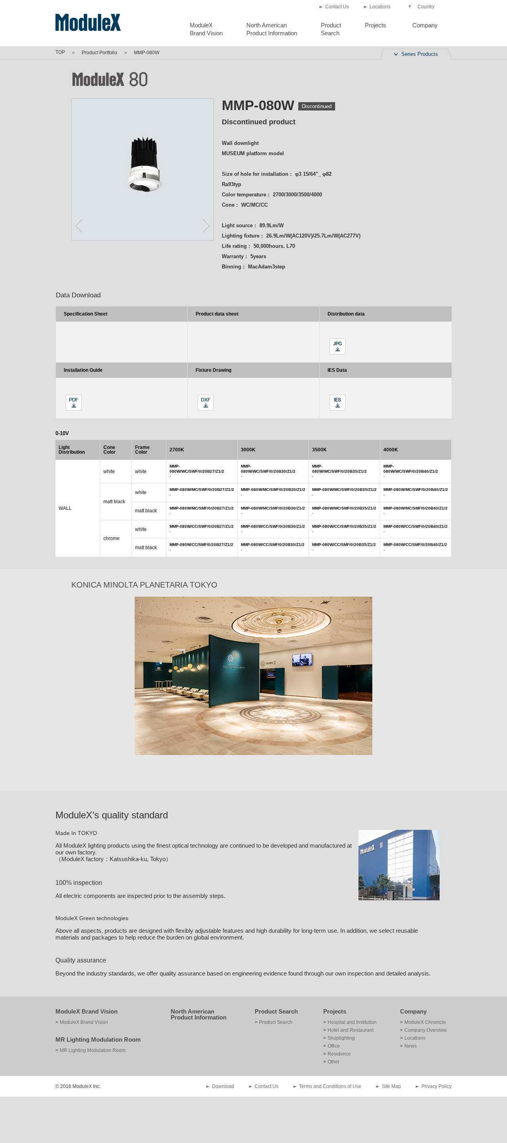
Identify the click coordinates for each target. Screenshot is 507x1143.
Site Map (391, 1086)
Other (333, 1062)
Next (206, 225)
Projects (375, 25)
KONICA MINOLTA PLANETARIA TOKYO (144, 584)
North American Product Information (199, 1014)
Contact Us (337, 7)
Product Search (276, 1011)
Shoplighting (341, 1038)
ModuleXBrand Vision (206, 29)
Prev (78, 225)
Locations (380, 7)
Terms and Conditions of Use (330, 1086)
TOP (60, 52)
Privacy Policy (436, 1086)
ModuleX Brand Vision (86, 1011)
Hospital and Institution (352, 1022)
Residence (339, 1054)
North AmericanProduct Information (271, 29)
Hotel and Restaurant (351, 1030)
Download (223, 1086)
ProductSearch (331, 29)
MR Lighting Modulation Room (98, 1039)
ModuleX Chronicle (425, 1022)
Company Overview (425, 1030)
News (410, 1046)
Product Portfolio (99, 52)
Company (425, 25)
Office (334, 1046)
